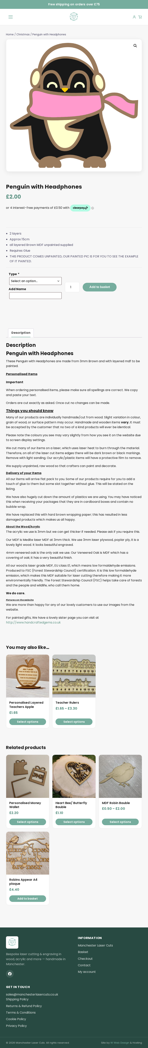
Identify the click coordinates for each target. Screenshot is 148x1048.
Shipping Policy (17, 999)
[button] (135, 45)
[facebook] (10, 974)
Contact (84, 965)
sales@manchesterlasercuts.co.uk (32, 994)
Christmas (23, 34)
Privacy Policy (16, 1026)
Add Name (17, 289)
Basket (83, 952)
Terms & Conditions (21, 1012)
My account (87, 972)
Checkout (85, 958)
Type (14, 274)
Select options (27, 722)
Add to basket (99, 287)
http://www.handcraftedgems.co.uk (33, 622)
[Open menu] (10, 17)
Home (10, 34)
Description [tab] (20, 332)
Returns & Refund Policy (24, 1006)
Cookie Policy (16, 1019)
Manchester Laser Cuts (95, 945)
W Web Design (119, 1043)
